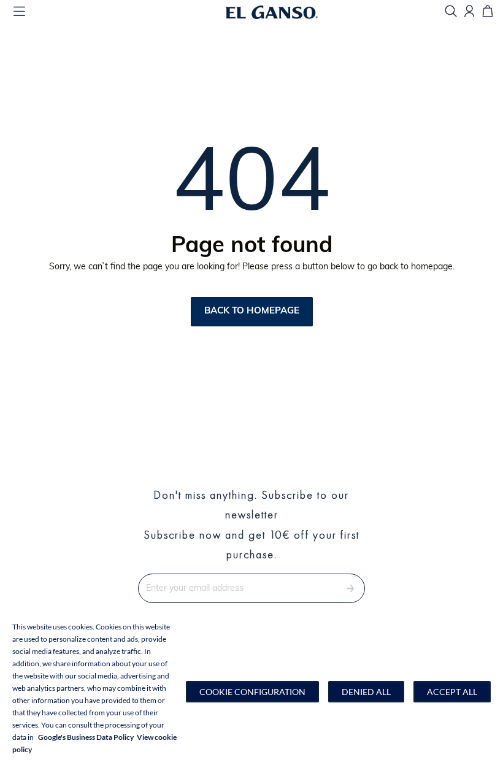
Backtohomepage (251, 311)
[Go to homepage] (287, 12)
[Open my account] (469, 12)
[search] (451, 12)
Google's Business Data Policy (86, 737)
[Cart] (488, 12)
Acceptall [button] (452, 691)
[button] (252, 691)
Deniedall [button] (366, 691)
